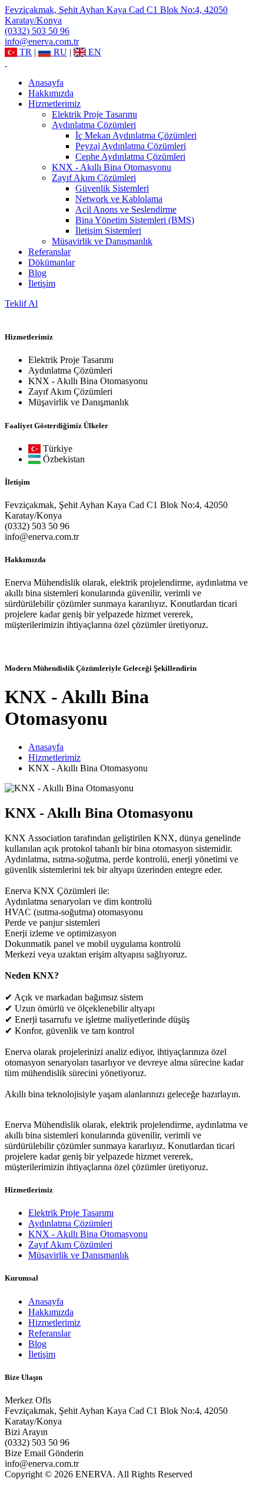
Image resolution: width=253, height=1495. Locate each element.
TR (24, 52)
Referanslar (49, 252)
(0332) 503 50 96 (37, 31)
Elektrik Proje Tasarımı (94, 114)
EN (93, 52)
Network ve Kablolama (118, 199)
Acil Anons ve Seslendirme (126, 209)
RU (58, 52)
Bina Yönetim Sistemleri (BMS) (134, 220)
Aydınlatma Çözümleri (94, 125)
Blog (37, 273)
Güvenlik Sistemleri (112, 188)
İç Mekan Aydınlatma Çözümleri (136, 135)
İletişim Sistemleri (108, 231)
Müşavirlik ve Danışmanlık (102, 241)
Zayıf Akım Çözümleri (94, 178)
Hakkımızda (51, 93)
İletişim (41, 283)
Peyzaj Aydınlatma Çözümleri (130, 146)
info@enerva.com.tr (42, 41)
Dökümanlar (51, 262)
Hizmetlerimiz (54, 104)
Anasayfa (46, 83)
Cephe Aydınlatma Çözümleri (130, 157)
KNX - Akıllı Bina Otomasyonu (111, 167)
